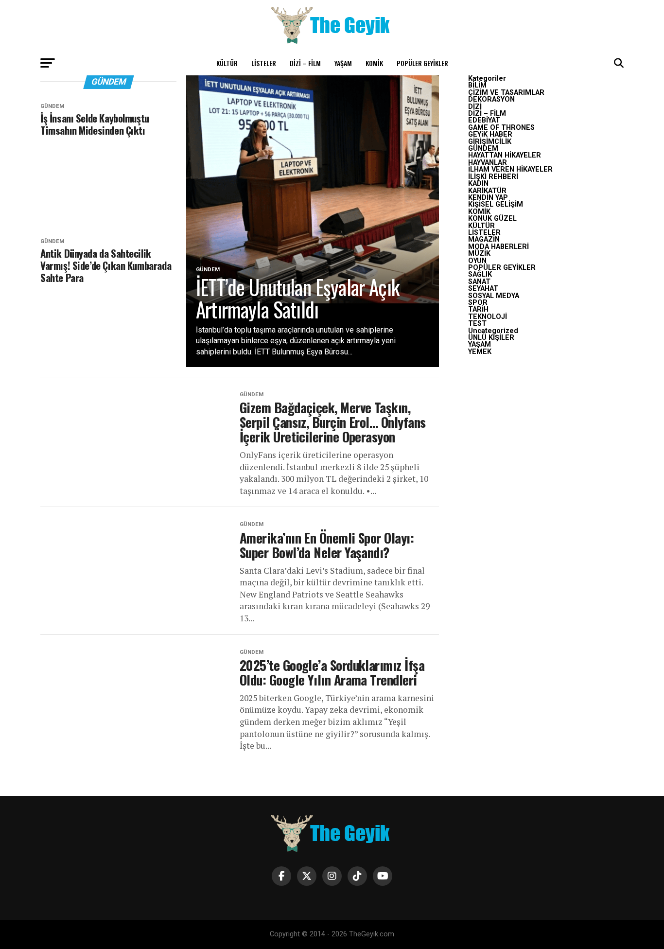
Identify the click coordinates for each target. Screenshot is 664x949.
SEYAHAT (483, 288)
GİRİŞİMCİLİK (489, 142)
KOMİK (374, 63)
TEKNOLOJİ (487, 317)
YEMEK (479, 352)
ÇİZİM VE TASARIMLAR (506, 92)
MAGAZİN (484, 239)
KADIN (478, 183)
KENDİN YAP (488, 197)
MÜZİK (479, 253)
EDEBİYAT (484, 120)
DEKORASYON (491, 99)
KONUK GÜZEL (492, 218)
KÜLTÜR (227, 63)
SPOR (478, 303)
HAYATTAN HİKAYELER (504, 155)
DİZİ (475, 107)
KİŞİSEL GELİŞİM (495, 204)
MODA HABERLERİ (498, 247)
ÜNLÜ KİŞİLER (491, 338)
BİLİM (477, 85)
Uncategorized (493, 331)
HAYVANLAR (487, 162)
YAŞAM (343, 63)
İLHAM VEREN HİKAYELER (510, 169)
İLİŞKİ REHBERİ (493, 177)
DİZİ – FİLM (305, 63)
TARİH (478, 309)
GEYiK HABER (490, 134)
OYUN (477, 261)
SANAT (479, 282)
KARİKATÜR (487, 191)
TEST (477, 323)
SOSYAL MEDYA (493, 296)
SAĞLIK (480, 274)
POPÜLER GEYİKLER (422, 63)
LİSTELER (263, 63)
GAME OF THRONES (501, 127)
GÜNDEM (483, 148)
